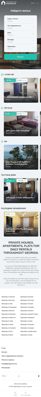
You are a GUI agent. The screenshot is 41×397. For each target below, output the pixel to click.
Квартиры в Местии (8, 310)
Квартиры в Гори (7, 303)
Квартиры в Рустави (27, 300)
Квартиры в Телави (27, 303)
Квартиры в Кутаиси (8, 300)
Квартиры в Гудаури (27, 307)
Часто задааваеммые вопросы (12, 356)
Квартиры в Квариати (27, 317)
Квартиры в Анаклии (27, 324)
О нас (4, 348)
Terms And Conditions (20, 384)
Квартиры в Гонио (7, 321)
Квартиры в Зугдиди (27, 328)
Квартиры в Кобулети (9, 317)
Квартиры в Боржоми (8, 314)
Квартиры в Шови (7, 335)
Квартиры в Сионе (26, 335)
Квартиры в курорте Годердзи (30, 314)
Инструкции (6, 367)
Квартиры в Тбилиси (8, 297)
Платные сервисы (8, 360)
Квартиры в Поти (7, 331)
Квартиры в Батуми (27, 297)
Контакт (4, 352)
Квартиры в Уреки (7, 324)
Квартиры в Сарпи (26, 321)
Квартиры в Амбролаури (29, 331)
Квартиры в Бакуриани (9, 307)
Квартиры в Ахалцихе (9, 328)
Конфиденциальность (9, 364)
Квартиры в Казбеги (27, 310)
